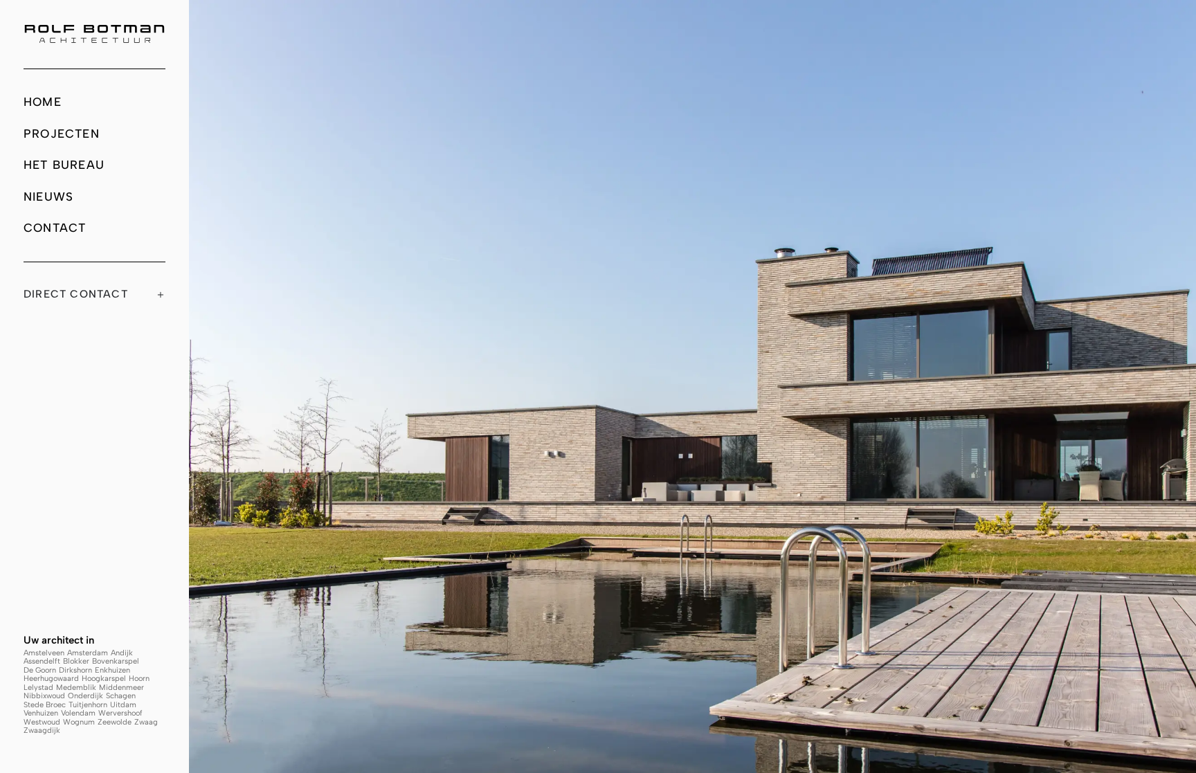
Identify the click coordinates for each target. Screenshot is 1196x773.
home (43, 102)
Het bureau (64, 165)
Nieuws (48, 196)
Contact (55, 228)
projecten (62, 133)
